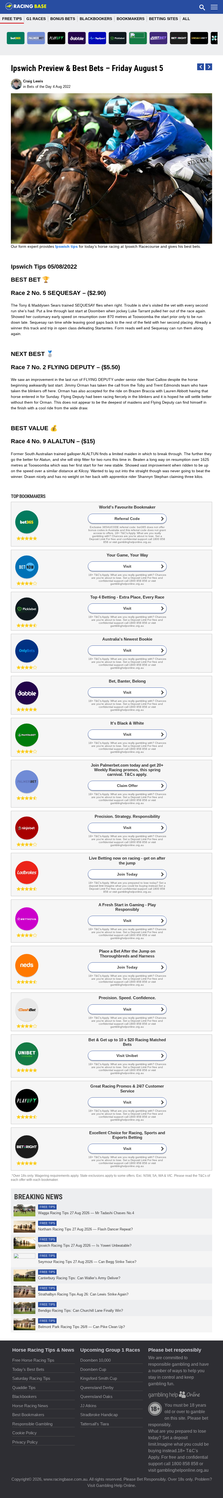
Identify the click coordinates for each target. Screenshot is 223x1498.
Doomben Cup (93, 1369)
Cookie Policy (24, 1433)
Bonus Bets (62, 19)
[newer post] (208, 66)
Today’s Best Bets (28, 1369)
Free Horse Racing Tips (33, 1360)
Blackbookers (96, 19)
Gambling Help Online (115, 1485)
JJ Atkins (88, 1405)
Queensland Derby (97, 1387)
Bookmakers (130, 19)
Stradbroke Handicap (99, 1414)
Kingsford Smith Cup (98, 1378)
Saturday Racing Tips (31, 1378)
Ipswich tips (66, 246)
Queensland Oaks (96, 1396)
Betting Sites (163, 19)
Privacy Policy (25, 1442)
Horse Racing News (30, 1405)
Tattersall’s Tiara (94, 1424)
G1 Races (36, 19)
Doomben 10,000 (95, 1360)
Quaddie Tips (24, 1387)
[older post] (200, 66)
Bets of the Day (39, 87)
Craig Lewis (33, 81)
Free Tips (12, 19)
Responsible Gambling (32, 1424)
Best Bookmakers (28, 1414)
